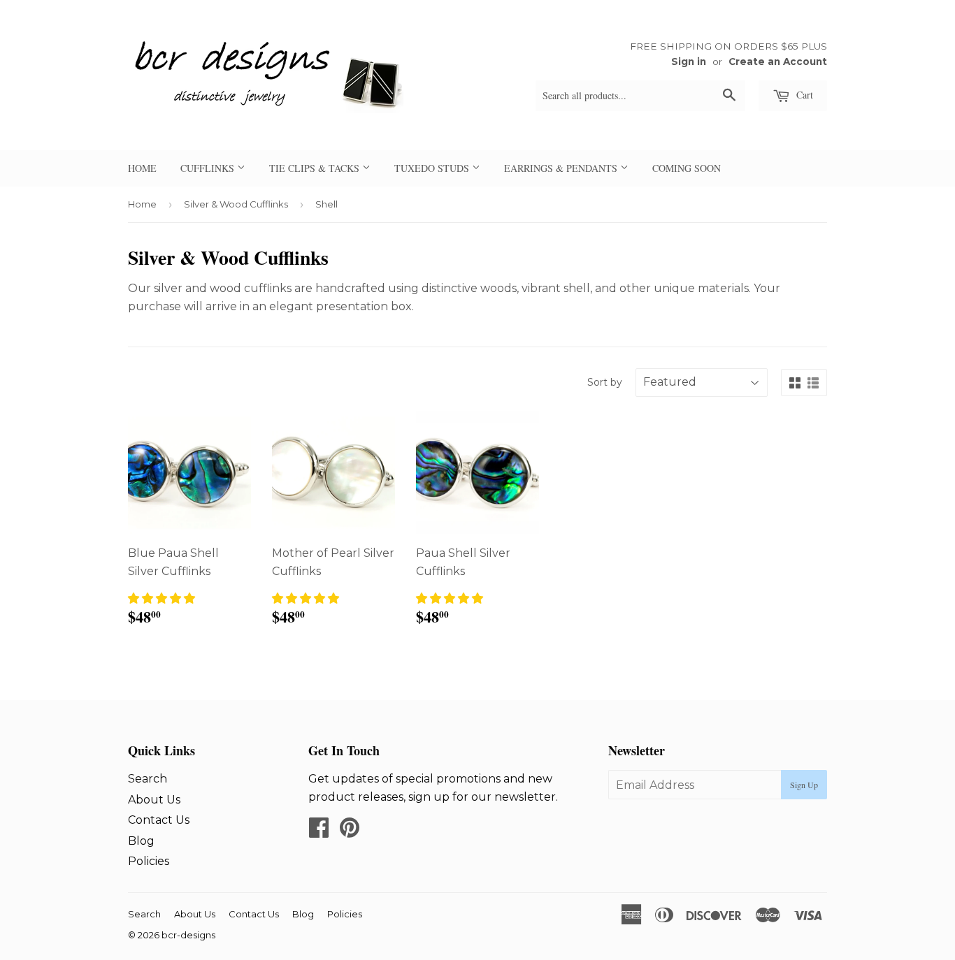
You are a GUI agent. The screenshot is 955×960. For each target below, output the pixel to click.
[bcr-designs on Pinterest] (349, 831)
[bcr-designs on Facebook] (318, 831)
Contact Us (158, 820)
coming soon (686, 168)
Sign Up (804, 784)
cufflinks (208, 168)
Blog (141, 841)
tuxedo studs (433, 168)
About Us (154, 799)
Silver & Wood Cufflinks (236, 204)
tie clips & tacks (315, 168)
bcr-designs (188, 934)
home (142, 168)
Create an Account (777, 61)
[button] (161, 598)
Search (147, 778)
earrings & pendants (562, 168)
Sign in (688, 61)
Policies (148, 861)
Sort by (604, 382)
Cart (803, 94)
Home (142, 204)
